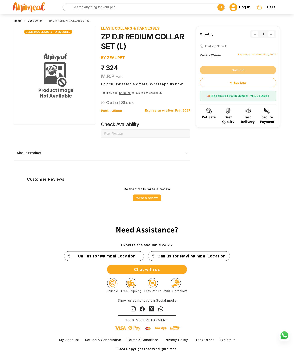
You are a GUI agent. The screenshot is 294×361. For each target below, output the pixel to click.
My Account (69, 340)
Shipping (125, 92)
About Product (28, 153)
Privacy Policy (176, 340)
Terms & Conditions (143, 340)
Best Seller (35, 20)
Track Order (204, 340)
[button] (266, 7)
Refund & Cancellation (103, 340)
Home (18, 20)
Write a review (147, 198)
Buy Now (240, 82)
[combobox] (144, 7)
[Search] (66, 7)
